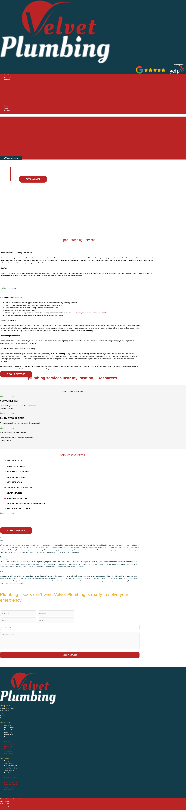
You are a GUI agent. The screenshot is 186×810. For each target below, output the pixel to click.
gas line (105, 313)
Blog (6, 106)
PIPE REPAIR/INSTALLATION (17, 87)
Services (7, 80)
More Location (8, 737)
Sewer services (9, 763)
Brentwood (8, 730)
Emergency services (10, 761)
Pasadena (7, 725)
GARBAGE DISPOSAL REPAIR (17, 101)
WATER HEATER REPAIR (16, 99)
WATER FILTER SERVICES (16, 96)
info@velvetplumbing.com (8, 708)
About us (7, 77)
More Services (8, 773)
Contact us (3, 718)
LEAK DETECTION (13, 94)
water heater (92, 313)
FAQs (1, 713)
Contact (7, 111)
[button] (93, 115)
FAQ (6, 108)
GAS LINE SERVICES (14, 89)
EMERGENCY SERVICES (15, 82)
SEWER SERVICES (13, 103)
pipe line (71, 313)
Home (6, 75)
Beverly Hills (8, 732)
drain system (81, 313)
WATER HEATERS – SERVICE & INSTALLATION (23, 84)
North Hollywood (9, 727)
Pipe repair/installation (11, 765)
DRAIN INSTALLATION (15, 91)
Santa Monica (8, 734)
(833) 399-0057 (4, 710)
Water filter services (10, 768)
